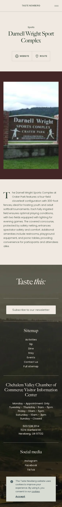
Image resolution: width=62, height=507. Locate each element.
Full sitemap (30, 366)
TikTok (31, 469)
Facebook (31, 465)
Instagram (31, 461)
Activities (31, 339)
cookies (36, 491)
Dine (31, 348)
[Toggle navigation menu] (56, 5)
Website (24, 56)
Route (43, 56)
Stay (31, 353)
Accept (20, 496)
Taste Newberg (31, 5)
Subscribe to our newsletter (31, 309)
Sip (31, 344)
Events (31, 357)
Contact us (31, 362)
